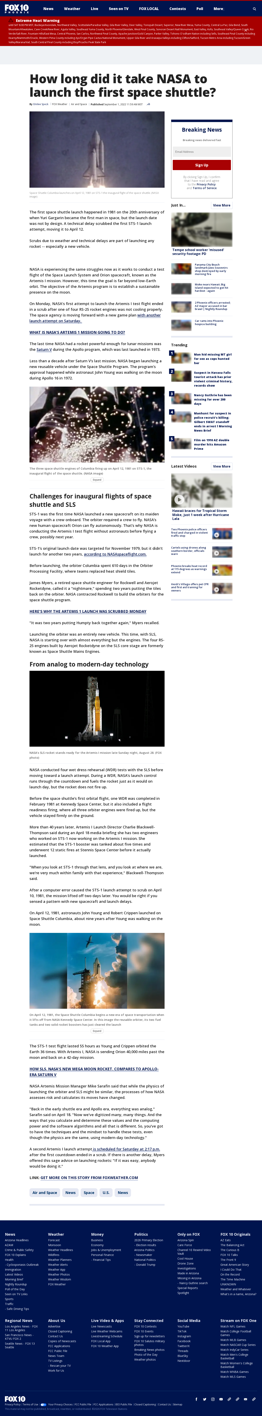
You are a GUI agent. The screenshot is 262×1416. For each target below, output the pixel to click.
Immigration (13, 1269)
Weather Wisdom (59, 1279)
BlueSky (182, 1356)
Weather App (56, 1269)
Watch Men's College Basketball (234, 1356)
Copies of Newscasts (62, 1341)
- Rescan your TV (59, 1366)
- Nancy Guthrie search (192, 1283)
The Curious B (229, 1250)
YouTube (183, 1326)
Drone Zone (185, 1263)
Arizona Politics (144, 1250)
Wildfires (53, 1255)
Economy (97, 1245)
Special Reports (187, 1288)
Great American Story (234, 1265)
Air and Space (79, 104)
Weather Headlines (60, 1250)
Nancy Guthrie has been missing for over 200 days (213, 399)
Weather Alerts (58, 1265)
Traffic (9, 1304)
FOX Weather (59, 104)
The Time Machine (232, 1279)
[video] (202, 490)
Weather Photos (59, 1274)
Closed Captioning (60, 1331)
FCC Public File (57, 1351)
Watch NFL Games (232, 1326)
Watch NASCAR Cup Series (238, 1345)
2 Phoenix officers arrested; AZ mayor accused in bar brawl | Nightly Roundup (212, 306)
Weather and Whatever (235, 1289)
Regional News (18, 1320)
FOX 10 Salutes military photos (149, 1343)
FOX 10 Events (144, 1331)
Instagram (184, 1336)
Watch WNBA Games (234, 1372)
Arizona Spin (185, 1240)
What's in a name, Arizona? (238, 1294)
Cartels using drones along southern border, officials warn (188, 551)
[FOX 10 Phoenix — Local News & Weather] (18, 9)
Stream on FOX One (238, 1320)
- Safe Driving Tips (17, 1309)
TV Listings (55, 1361)
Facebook (184, 1341)
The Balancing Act (232, 1245)
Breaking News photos (149, 1350)
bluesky (237, 1399)
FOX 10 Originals (235, 1234)
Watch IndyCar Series (234, 1350)
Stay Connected (148, 1320)
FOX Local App (101, 1341)
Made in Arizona (188, 1273)
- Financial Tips (101, 1260)
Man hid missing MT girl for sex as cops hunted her (213, 358)
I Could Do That (231, 1269)
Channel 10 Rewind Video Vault (194, 1252)
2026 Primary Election (148, 1240)
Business (97, 1240)
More (218, 8)
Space (89, 1192)
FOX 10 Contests (145, 1326)
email (245, 1399)
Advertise (54, 1326)
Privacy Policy (206, 184)
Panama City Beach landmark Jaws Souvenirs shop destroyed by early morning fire (211, 269)
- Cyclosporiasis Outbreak (22, 1265)
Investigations (186, 1268)
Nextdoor (183, 1361)
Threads (182, 1351)
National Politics (145, 1260)
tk (229, 1399)
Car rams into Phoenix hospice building (209, 322)
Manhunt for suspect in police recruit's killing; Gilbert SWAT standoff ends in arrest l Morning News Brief (213, 421)
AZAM (9, 1245)
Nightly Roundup (16, 1284)
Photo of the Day (145, 1355)
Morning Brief (14, 1279)
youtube (221, 1399)
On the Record (230, 1274)
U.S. (106, 1192)
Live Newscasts (101, 1326)
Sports (9, 1299)
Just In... (178, 205)
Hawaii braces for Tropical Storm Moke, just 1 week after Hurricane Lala (200, 515)
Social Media (188, 1320)
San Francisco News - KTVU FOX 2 (19, 1337)
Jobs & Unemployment (106, 1250)
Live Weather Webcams (106, 1331)
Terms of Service (205, 188)
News (70, 1192)
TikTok (181, 1331)
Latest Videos (183, 466)
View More (221, 205)
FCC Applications (59, 1346)
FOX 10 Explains (15, 1255)
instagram (213, 1399)
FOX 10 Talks (229, 1255)
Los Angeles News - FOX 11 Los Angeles (21, 1328)
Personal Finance (102, 1255)
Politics (141, 1234)
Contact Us (55, 1336)
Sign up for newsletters (149, 1336)
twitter (204, 1399)
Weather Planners (60, 1260)
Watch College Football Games (235, 1333)
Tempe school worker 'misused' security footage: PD (198, 252)
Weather (56, 1234)
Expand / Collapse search (254, 9)
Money (97, 1234)
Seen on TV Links (16, 1294)
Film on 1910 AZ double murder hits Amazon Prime (211, 444)
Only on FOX (188, 1234)
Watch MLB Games (233, 1340)
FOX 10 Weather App (105, 1346)
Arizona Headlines (17, 1240)
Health (9, 1260)
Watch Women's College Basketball (236, 1365)
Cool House (185, 1258)
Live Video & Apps (107, 1320)
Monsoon (54, 1245)
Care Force (184, 1245)
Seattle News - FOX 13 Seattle (20, 1345)
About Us (56, 1320)
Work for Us (56, 1370)
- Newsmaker (143, 1255)
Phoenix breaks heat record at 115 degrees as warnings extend (189, 569)
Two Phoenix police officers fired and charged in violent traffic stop (189, 532)
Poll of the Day (15, 1289)
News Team (56, 1356)
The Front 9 (228, 1260)
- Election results (145, 1245)
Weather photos (145, 1359)
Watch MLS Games (233, 1377)
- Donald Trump (144, 1265)
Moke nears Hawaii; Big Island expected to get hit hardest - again (211, 288)
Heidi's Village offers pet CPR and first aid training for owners (190, 587)
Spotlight (183, 1293)
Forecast (54, 1240)
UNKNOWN (228, 1284)
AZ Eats (225, 1240)
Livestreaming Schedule (106, 1336)
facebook (196, 1399)
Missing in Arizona (189, 1278)
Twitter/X (183, 1346)
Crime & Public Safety (19, 1250)
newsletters (254, 1399)
